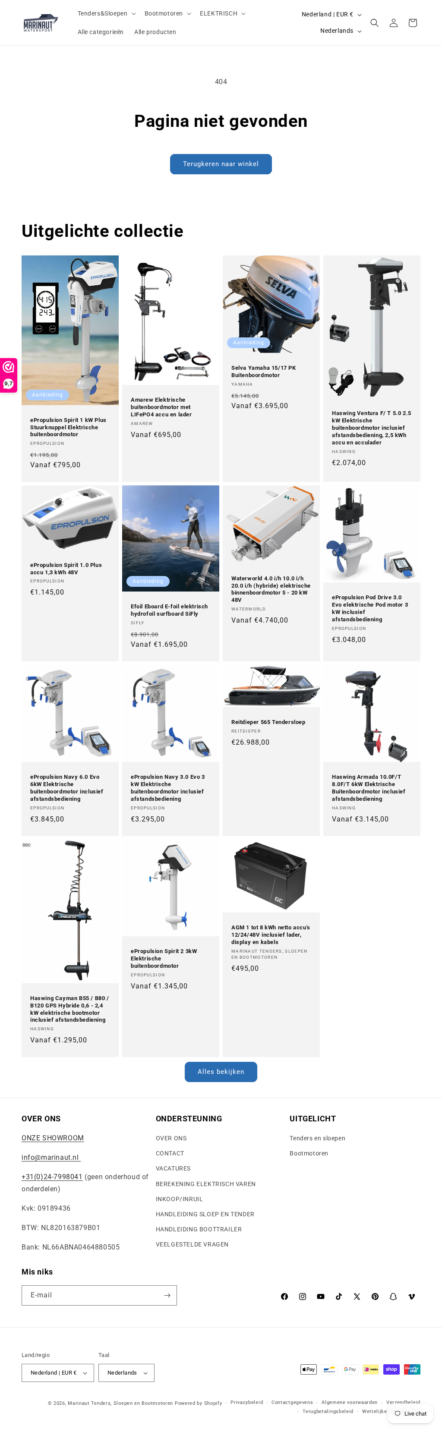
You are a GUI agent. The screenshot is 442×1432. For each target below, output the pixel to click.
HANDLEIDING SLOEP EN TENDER (205, 1214)
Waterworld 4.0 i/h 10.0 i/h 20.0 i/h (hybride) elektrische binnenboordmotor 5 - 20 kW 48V (271, 589)
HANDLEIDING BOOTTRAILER (199, 1229)
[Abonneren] (167, 1295)
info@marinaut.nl (51, 1157)
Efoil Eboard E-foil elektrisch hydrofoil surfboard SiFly (169, 610)
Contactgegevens (292, 1402)
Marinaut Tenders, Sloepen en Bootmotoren (120, 1403)
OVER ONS (171, 1138)
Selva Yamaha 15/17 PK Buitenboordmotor (263, 371)
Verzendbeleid (403, 1402)
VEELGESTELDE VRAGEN (192, 1244)
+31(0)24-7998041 (52, 1177)
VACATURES (173, 1168)
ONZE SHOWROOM (53, 1138)
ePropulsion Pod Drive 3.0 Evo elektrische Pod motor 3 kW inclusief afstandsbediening (370, 608)
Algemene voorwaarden (350, 1402)
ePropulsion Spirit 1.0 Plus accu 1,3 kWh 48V (66, 569)
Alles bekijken (221, 1072)
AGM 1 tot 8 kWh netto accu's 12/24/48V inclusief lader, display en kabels (270, 934)
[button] (106, 13)
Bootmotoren (309, 1153)
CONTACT (170, 1153)
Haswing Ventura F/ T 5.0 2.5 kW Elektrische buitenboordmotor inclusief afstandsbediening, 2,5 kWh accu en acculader (371, 428)
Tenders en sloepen (317, 1138)
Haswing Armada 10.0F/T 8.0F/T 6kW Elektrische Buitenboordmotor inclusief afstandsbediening (369, 788)
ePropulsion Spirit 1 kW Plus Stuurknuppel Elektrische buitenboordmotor (68, 426)
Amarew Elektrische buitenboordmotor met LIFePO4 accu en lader (161, 407)
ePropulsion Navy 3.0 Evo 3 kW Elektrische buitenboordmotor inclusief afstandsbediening (168, 788)
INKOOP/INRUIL (179, 1199)
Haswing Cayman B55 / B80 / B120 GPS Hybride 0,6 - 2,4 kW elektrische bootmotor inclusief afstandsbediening (69, 1009)
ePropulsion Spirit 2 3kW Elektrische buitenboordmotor (164, 958)
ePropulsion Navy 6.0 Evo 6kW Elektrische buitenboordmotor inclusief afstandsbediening (67, 788)
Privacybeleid (246, 1402)
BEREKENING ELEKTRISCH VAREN (206, 1183)
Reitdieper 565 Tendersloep (268, 722)
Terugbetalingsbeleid (328, 1411)
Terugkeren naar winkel (221, 164)
